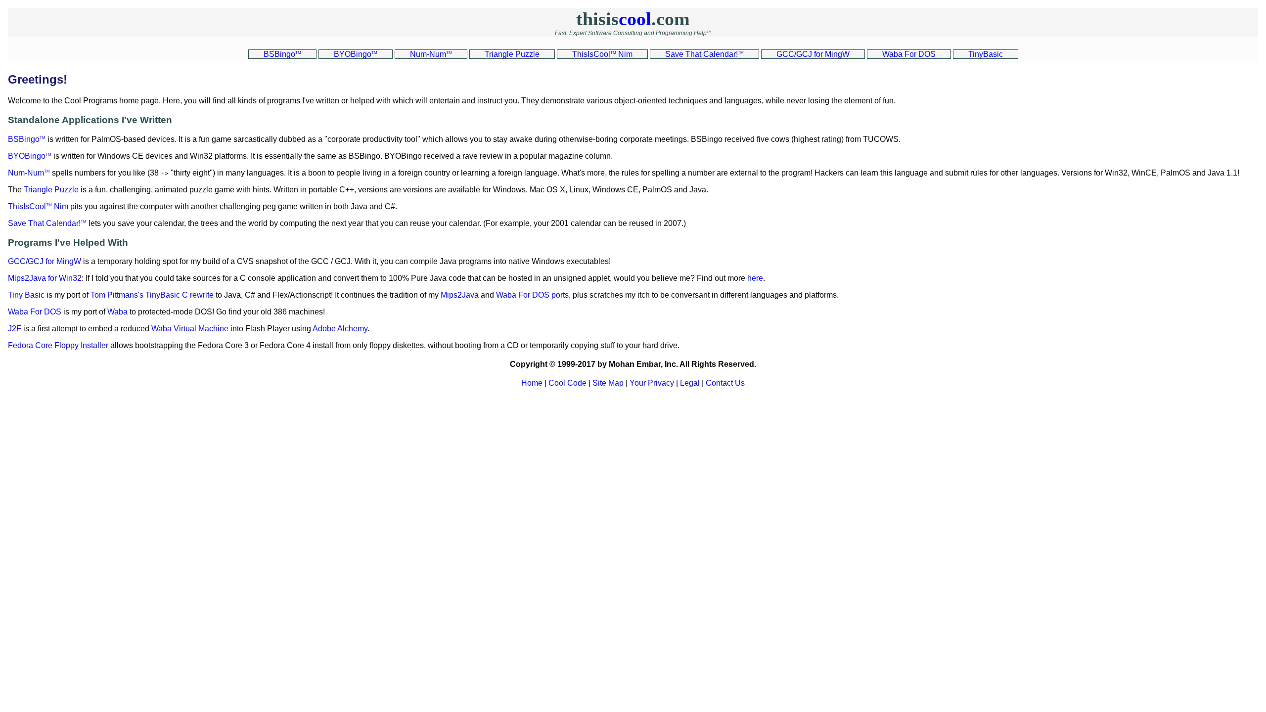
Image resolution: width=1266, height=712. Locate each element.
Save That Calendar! (47, 223)
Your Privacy (652, 383)
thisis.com (633, 18)
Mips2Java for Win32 (45, 278)
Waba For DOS (34, 312)
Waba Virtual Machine (189, 328)
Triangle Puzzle (51, 189)
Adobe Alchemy (340, 328)
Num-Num (29, 173)
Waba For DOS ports (532, 295)
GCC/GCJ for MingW (44, 261)
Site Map (608, 383)
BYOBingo (29, 156)
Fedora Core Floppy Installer (58, 345)
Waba (117, 312)
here (755, 278)
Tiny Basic (26, 295)
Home (532, 383)
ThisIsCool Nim (38, 206)
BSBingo (26, 139)
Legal (690, 383)
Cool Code (567, 383)
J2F (14, 328)
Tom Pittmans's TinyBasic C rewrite (152, 295)
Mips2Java (460, 295)
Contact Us (725, 383)
